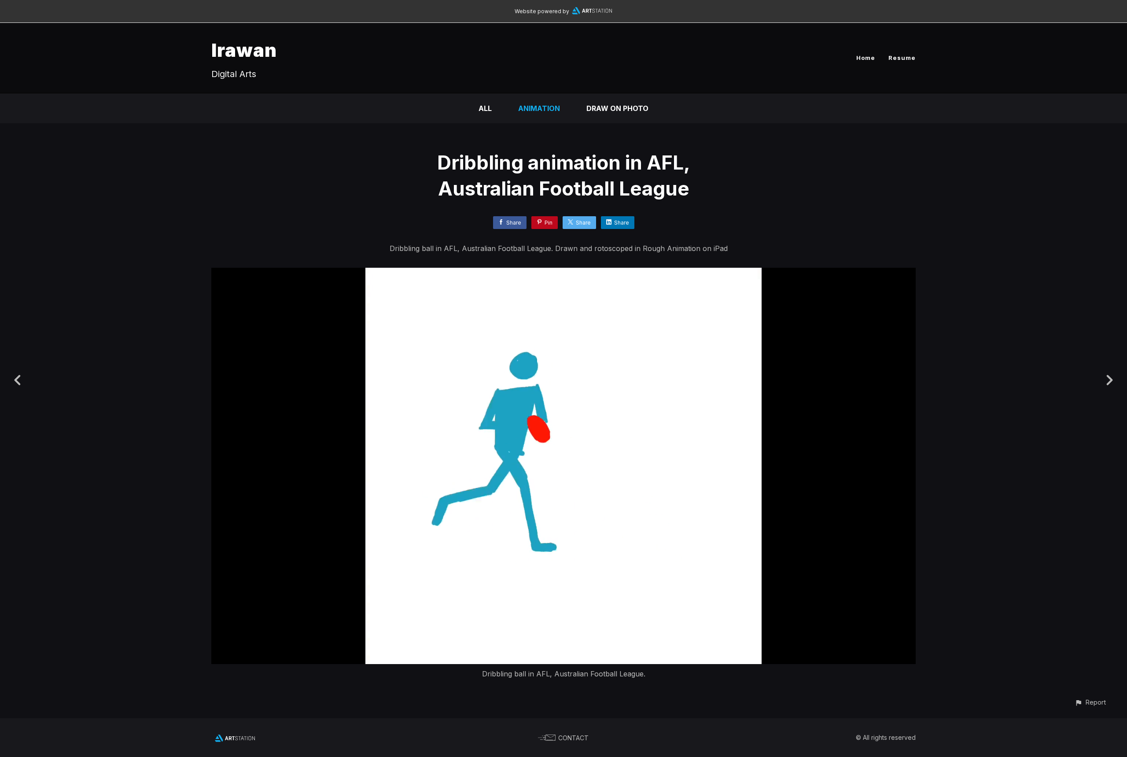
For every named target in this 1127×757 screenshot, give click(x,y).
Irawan (244, 50)
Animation (539, 108)
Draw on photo (617, 108)
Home (865, 57)
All (485, 108)
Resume (902, 57)
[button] (1090, 702)
